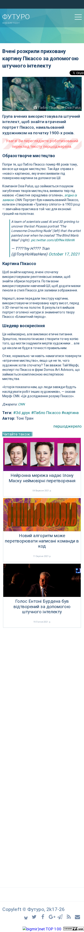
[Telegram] (60, 916)
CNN (21, 404)
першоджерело (67, 426)
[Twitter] (35, 916)
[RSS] (69, 916)
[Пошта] (78, 916)
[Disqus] (42, 691)
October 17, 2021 (64, 254)
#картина (70, 412)
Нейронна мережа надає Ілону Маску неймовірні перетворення (42, 478)
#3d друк (21, 412)
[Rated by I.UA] (73, 929)
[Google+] (52, 916)
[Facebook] (43, 916)
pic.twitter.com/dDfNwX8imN (53, 240)
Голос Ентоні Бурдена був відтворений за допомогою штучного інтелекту (42, 607)
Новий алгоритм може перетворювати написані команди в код (42, 541)
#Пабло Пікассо (46, 412)
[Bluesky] (26, 916)
